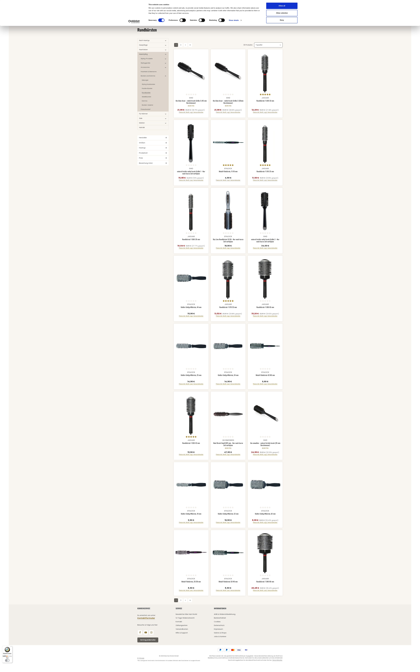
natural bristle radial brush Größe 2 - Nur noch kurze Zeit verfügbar (265, 240)
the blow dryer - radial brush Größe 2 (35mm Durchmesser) (228, 102)
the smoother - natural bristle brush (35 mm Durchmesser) (265, 444)
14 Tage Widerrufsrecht (185, 618)
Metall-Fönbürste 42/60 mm (265, 375)
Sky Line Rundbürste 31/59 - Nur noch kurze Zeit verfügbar (228, 240)
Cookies (217, 621)
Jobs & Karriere (220, 636)
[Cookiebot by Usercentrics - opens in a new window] (134, 21)
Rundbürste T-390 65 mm (265, 307)
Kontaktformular (146, 618)
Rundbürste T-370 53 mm (228, 307)
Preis (141, 158)
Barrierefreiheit (220, 618)
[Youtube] (146, 632)
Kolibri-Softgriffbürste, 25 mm (191, 375)
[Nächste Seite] (185, 45)
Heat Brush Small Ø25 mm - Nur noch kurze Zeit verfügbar (228, 444)
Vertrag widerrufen (148, 640)
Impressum (218, 629)
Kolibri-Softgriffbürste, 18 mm (191, 514)
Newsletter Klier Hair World (186, 614)
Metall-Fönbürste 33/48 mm (228, 581)
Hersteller (143, 137)
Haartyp (142, 148)
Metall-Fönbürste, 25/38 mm (191, 581)
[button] (166, 40)
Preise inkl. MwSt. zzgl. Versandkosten (191, 112)
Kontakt (179, 621)
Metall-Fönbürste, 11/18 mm (228, 171)
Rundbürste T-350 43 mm (191, 443)
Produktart (143, 153)
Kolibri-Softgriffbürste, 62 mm (265, 514)
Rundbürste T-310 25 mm (265, 171)
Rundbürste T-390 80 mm (265, 581)
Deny (282, 20)
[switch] (183, 20)
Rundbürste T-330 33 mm (265, 101)
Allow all (282, 6)
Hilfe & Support (182, 633)
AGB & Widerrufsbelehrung (224, 614)
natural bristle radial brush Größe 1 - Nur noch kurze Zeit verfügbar (191, 172)
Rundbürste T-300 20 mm (191, 239)
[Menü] (11, 647)
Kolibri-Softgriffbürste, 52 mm (228, 514)
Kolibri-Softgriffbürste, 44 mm (191, 307)
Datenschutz (219, 625)
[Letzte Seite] (190, 45)
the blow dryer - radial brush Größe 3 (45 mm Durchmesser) (191, 102)
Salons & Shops (220, 633)
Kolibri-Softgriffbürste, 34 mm (228, 375)
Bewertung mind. (146, 163)
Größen (142, 143)
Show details (234, 20)
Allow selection (282, 13)
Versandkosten (182, 629)
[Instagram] (151, 632)
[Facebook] (140, 632)
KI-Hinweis (140, 658)
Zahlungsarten (181, 625)
